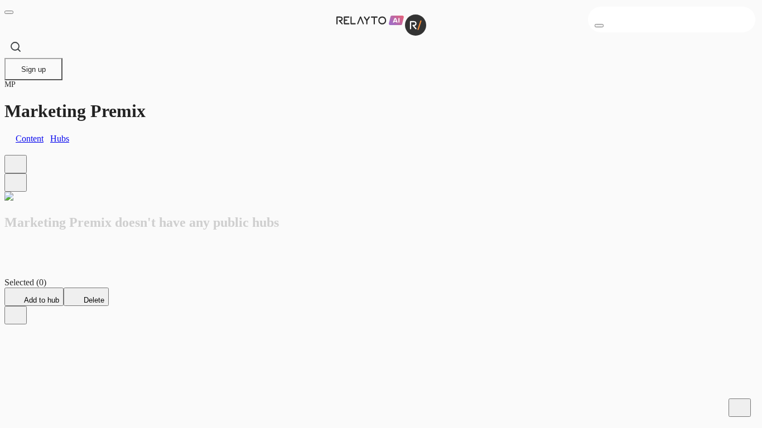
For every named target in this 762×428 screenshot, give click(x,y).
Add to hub (40, 300)
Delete (92, 300)
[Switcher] (15, 182)
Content (30, 138)
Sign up (33, 69)
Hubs (59, 138)
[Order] (15, 164)
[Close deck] (15, 315)
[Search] (15, 47)
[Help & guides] (740, 407)
